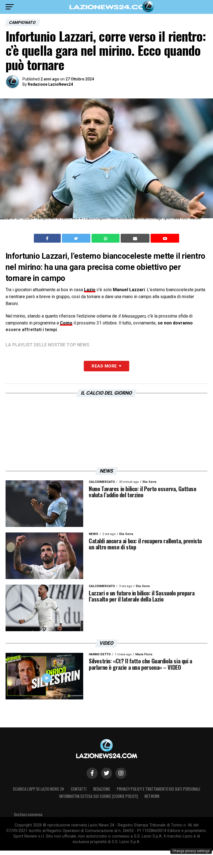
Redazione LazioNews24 (50, 84)
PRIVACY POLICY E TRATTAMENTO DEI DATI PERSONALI (158, 789)
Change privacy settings (191, 851)
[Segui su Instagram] (120, 773)
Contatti (79, 789)
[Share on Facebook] (48, 238)
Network (151, 796)
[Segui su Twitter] (106, 773)
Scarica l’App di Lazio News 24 (38, 789)
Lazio (89, 289)
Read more (104, 366)
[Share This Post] (106, 238)
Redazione (101, 789)
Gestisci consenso (28, 814)
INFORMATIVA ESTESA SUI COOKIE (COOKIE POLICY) (98, 796)
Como (66, 323)
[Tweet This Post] (77, 238)
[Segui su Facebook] (92, 773)
